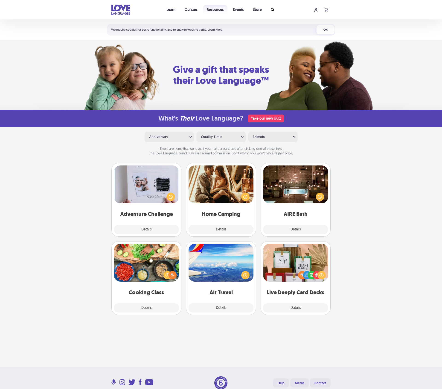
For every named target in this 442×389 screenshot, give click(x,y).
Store (257, 9)
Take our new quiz (266, 118)
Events (238, 9)
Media (299, 383)
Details (146, 229)
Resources (215, 9)
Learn (170, 9)
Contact (320, 383)
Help (281, 383)
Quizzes (191, 9)
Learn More (215, 30)
